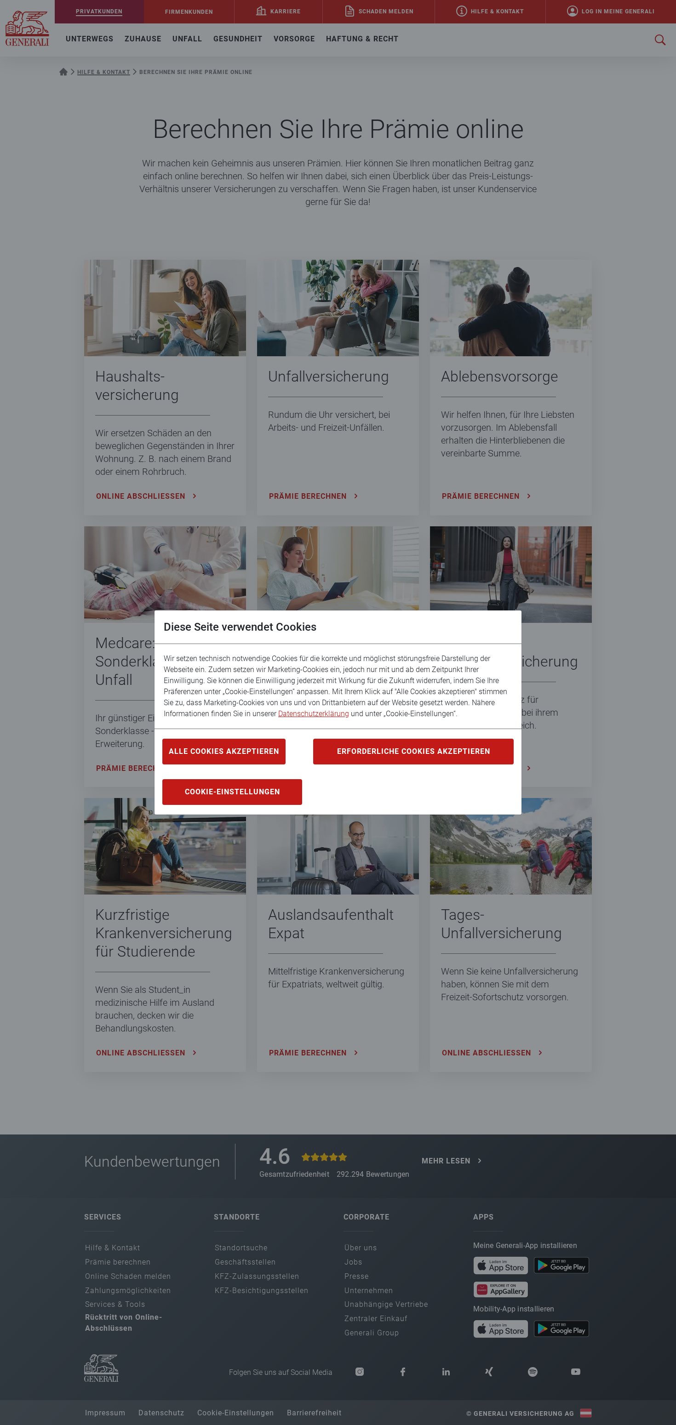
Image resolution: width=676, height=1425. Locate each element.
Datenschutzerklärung (313, 713)
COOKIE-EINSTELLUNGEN (232, 791)
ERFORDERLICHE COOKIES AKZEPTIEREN (413, 751)
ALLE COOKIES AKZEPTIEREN (224, 751)
